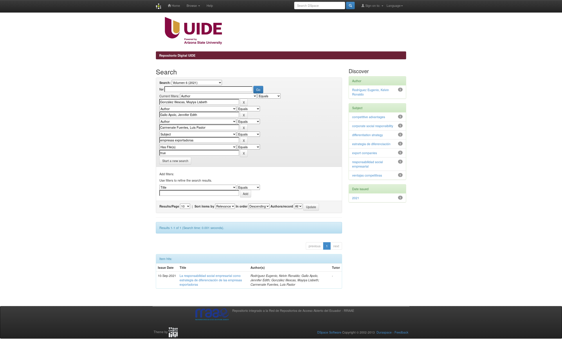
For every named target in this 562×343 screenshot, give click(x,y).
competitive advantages (368, 117)
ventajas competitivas (367, 175)
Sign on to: (372, 5)
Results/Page (169, 206)
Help (210, 5)
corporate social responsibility (372, 126)
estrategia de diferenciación (371, 144)
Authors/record (281, 206)
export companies (364, 153)
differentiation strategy (367, 135)
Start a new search (175, 161)
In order (241, 206)
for (161, 89)
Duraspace (384, 332)
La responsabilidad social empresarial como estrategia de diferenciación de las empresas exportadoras (211, 280)
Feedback (401, 332)
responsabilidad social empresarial (367, 164)
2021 (355, 198)
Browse (192, 5)
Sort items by (204, 206)
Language (394, 5)
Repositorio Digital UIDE (177, 55)
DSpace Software (329, 332)
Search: (165, 82)
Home (175, 5)
